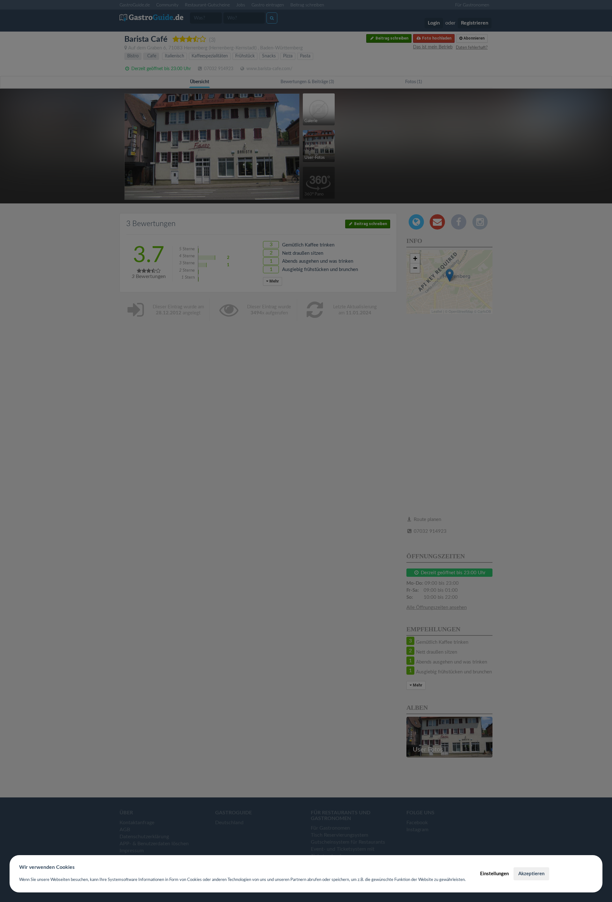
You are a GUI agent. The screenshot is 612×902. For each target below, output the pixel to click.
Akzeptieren (531, 873)
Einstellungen (494, 873)
